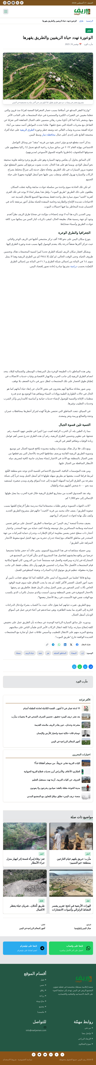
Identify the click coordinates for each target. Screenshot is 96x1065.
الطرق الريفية (27, 129)
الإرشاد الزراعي (84, 1038)
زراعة (41, 995)
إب (82, 653)
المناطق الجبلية (60, 653)
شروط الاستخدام (9, 1059)
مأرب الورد (88, 44)
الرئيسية (89, 20)
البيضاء (73, 653)
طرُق (81, 20)
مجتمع (41, 1006)
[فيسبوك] (22, 3)
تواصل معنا (86, 1033)
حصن (42, 985)
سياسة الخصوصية (25, 1059)
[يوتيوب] (9, 3)
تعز (48, 653)
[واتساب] (34, 1054)
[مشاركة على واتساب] (59, 644)
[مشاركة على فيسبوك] (77, 644)
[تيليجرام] (13, 3)
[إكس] (17, 3)
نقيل (42, 979)
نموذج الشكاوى (84, 1044)
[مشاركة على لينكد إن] (65, 644)
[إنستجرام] (4, 3)
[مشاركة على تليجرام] (53, 644)
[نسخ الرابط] (47, 644)
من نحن (88, 1027)
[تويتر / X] (56, 1054)
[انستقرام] (51, 1054)
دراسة (73, 266)
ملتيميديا (40, 1012)
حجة (40, 653)
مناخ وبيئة (40, 1001)
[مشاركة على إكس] (71, 644)
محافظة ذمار (49, 134)
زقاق (42, 990)
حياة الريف (29, 653)
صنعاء (18, 653)
